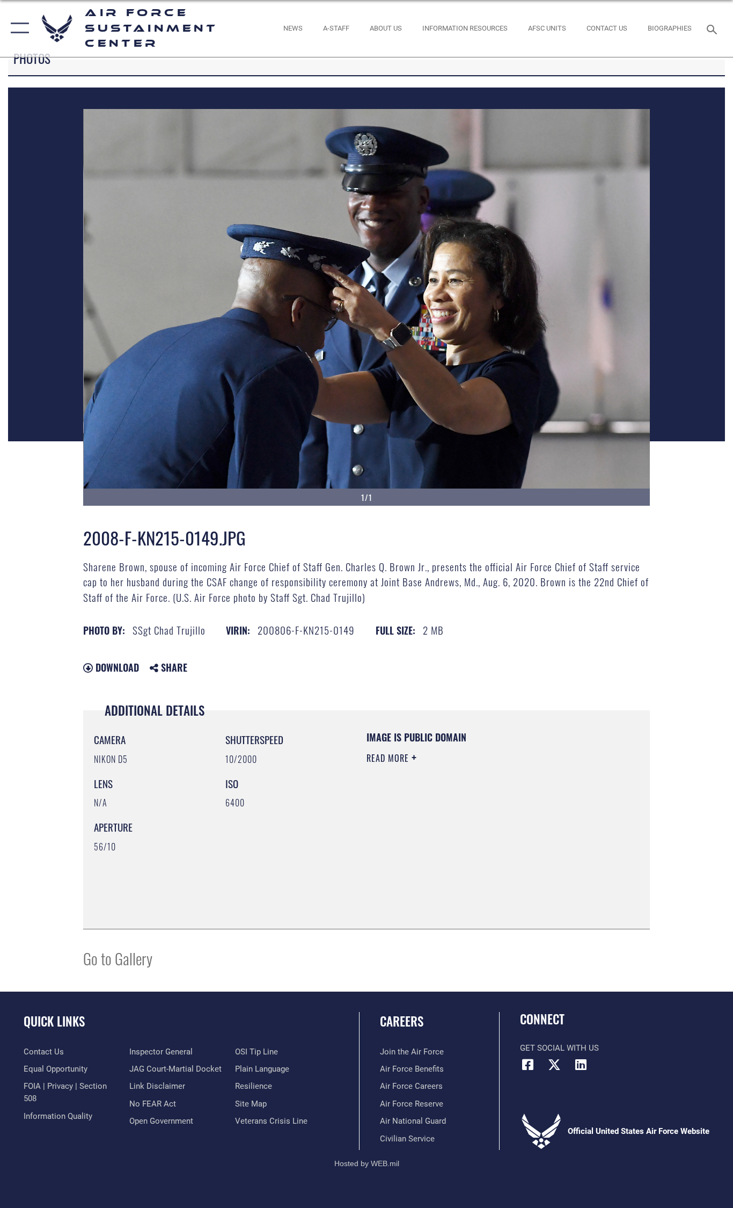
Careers (401, 1021)
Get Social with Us (559, 1048)
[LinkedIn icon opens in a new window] (581, 1065)
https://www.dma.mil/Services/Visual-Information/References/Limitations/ (492, 841)
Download (116, 667)
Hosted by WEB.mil (366, 1163)
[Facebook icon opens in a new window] (528, 1065)
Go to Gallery (117, 958)
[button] (17, 28)
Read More (389, 758)
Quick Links (54, 1021)
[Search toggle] (714, 28)
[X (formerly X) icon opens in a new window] (554, 1065)
